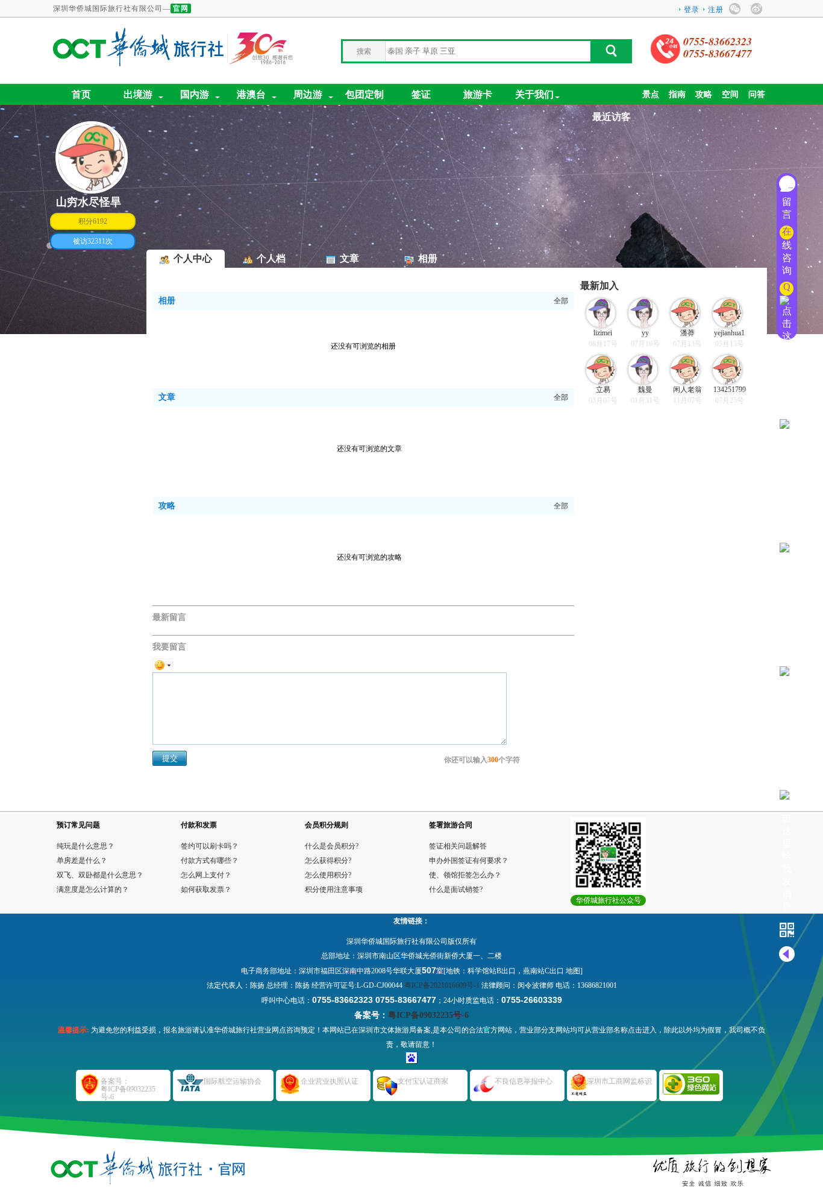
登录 (691, 9)
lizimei (602, 333)
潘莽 (687, 333)
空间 (730, 94)
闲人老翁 (687, 389)
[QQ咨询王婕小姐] (787, 412)
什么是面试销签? (456, 889)
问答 (756, 94)
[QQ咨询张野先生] (787, 783)
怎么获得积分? (328, 860)
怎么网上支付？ (206, 875)
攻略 (703, 94)
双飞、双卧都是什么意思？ (100, 875)
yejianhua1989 (729, 333)
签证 (421, 94)
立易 (603, 389)
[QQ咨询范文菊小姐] (787, 659)
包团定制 (364, 94)
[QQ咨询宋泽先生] (787, 907)
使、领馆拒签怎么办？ (465, 875)
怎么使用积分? (328, 875)
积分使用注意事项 (334, 889)
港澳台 (251, 94)
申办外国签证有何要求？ (469, 860)
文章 (349, 258)
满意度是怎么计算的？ (93, 889)
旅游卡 (477, 94)
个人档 (271, 258)
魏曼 (645, 389)
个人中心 (193, 258)
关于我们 (534, 94)
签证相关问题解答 (458, 846)
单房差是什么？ (82, 860)
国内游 (194, 94)
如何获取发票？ (206, 889)
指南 (677, 94)
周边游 (307, 94)
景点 (650, 94)
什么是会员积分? (331, 846)
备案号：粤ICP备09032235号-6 (128, 1089)
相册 (427, 258)
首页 (81, 94)
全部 (561, 301)
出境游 (138, 94)
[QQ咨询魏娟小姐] (787, 536)
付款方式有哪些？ (210, 860)
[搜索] (610, 54)
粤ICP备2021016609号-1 (442, 985)
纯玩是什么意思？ (85, 846)
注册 (716, 9)
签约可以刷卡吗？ (210, 846)
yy (645, 333)
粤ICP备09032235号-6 (428, 1015)
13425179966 (729, 390)
